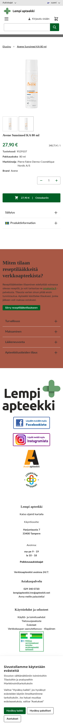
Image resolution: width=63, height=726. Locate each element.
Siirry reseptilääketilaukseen (21, 307)
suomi (54, 3)
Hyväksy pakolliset (40, 710)
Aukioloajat (8, 3)
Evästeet (31, 625)
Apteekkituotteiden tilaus (21, 352)
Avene (14, 171)
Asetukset (12, 718)
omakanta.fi (49, 288)
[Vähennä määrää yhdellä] (41, 180)
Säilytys (10, 212)
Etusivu (7, 46)
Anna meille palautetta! (32, 596)
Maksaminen (13, 331)
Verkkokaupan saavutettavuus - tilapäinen (31, 629)
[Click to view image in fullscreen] (31, 84)
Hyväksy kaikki (14, 710)
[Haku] (54, 27)
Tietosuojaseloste (31, 621)
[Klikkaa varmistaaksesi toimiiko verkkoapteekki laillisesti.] (31, 641)
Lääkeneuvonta (15, 342)
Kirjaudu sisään (40, 19)
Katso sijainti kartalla (31, 514)
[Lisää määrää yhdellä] (56, 180)
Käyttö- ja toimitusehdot (31, 617)
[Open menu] (6, 18)
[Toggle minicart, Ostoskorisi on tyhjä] (56, 19)
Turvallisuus (12, 321)
